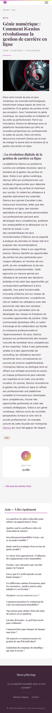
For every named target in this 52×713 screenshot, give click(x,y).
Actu (13, 10)
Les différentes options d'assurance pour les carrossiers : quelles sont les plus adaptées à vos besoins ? (25, 586)
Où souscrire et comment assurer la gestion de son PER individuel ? (23, 640)
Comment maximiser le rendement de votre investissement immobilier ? (24, 603)
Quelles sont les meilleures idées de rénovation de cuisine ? (23, 529)
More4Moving (26, 674)
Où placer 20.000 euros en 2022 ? (22, 595)
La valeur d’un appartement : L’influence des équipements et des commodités (26, 557)
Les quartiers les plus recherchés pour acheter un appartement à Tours (25, 520)
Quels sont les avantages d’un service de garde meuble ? (25, 548)
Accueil (6, 10)
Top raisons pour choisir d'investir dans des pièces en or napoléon (25, 612)
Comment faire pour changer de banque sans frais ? (25, 630)
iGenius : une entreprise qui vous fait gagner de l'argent (24, 566)
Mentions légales (20, 697)
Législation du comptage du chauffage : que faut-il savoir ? (25, 649)
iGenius (7, 427)
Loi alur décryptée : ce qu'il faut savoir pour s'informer (24, 621)
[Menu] (46, 2)
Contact (35, 697)
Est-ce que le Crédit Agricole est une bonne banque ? (24, 575)
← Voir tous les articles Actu (17, 486)
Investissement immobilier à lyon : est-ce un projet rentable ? (25, 539)
